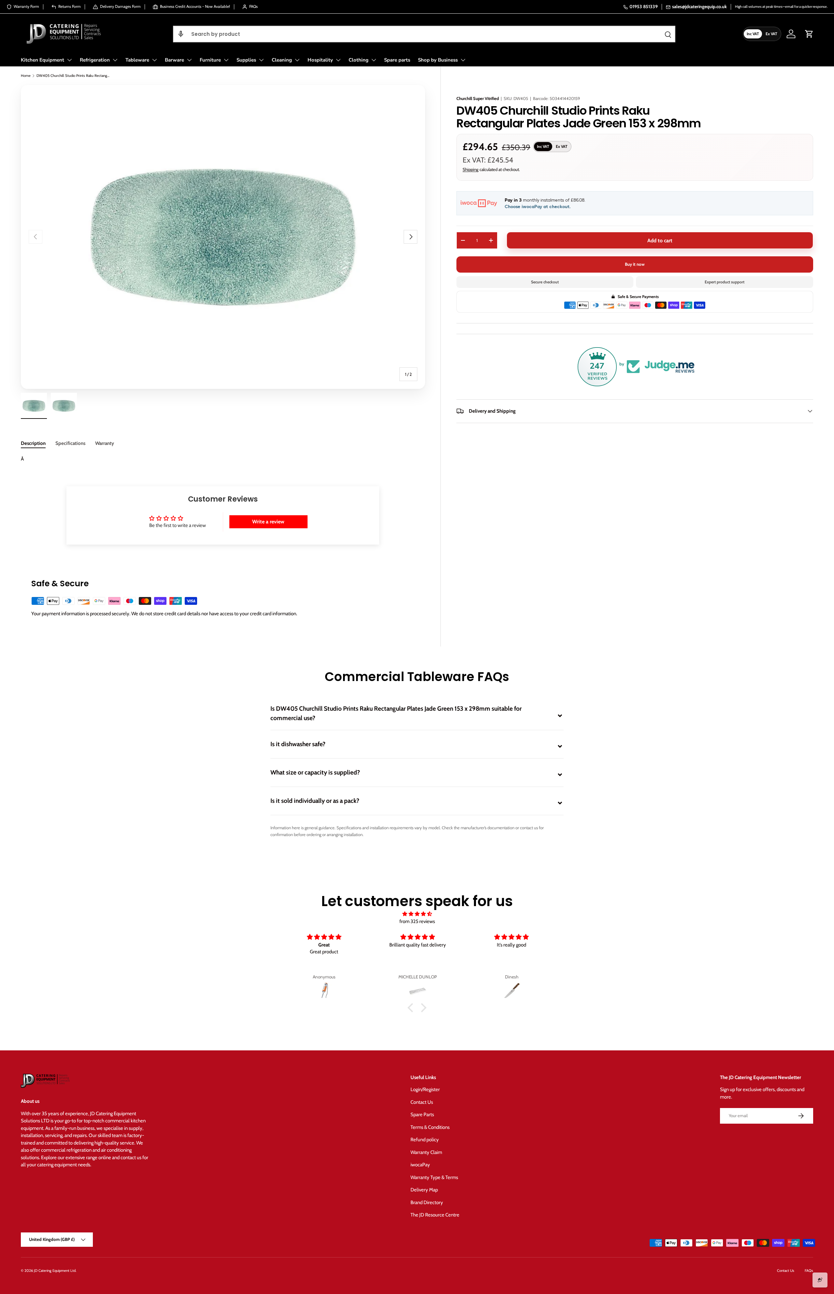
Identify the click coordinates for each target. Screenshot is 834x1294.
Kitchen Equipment (42, 60)
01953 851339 (643, 6)
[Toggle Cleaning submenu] (297, 60)
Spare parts (397, 60)
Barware (174, 60)
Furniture (210, 60)
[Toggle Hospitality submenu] (338, 60)
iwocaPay (420, 1165)
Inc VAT (753, 33)
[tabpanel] (223, 459)
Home (26, 75)
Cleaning (282, 60)
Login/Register (425, 1089)
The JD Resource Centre (434, 1215)
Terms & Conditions (430, 1127)
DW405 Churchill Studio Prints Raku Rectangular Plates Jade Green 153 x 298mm (73, 75)
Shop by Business (438, 60)
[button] (181, 34)
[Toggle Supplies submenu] (261, 60)
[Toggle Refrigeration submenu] (115, 60)
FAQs (809, 1270)
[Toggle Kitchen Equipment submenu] (69, 60)
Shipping (471, 169)
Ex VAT (771, 33)
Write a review (268, 522)
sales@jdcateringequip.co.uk (699, 6)
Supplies (246, 60)
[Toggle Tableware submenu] (154, 60)
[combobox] (424, 34)
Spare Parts (422, 1114)
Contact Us (421, 1102)
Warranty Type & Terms (434, 1177)
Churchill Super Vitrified (477, 98)
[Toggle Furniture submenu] (226, 60)
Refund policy (424, 1140)
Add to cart (659, 240)
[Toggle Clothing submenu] (374, 60)
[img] (417, 914)
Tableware (137, 60)
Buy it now (635, 264)
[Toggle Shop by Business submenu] (463, 60)
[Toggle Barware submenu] (189, 60)
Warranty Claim (426, 1152)
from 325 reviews (417, 921)
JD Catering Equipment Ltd (55, 1270)
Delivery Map (424, 1190)
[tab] (33, 443)
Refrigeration (95, 60)
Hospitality (320, 60)
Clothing (358, 60)
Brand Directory (426, 1202)
